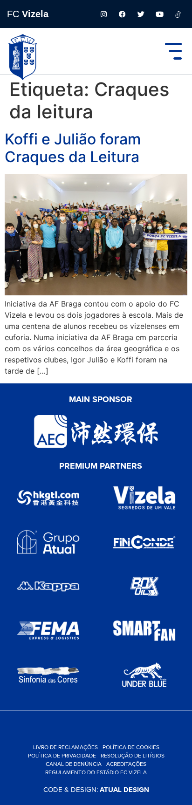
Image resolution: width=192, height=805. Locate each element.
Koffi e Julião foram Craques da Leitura (73, 148)
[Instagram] (103, 14)
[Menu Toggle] (173, 51)
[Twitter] (141, 14)
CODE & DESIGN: (96, 789)
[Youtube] (159, 14)
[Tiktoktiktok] (178, 14)
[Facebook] (122, 14)
